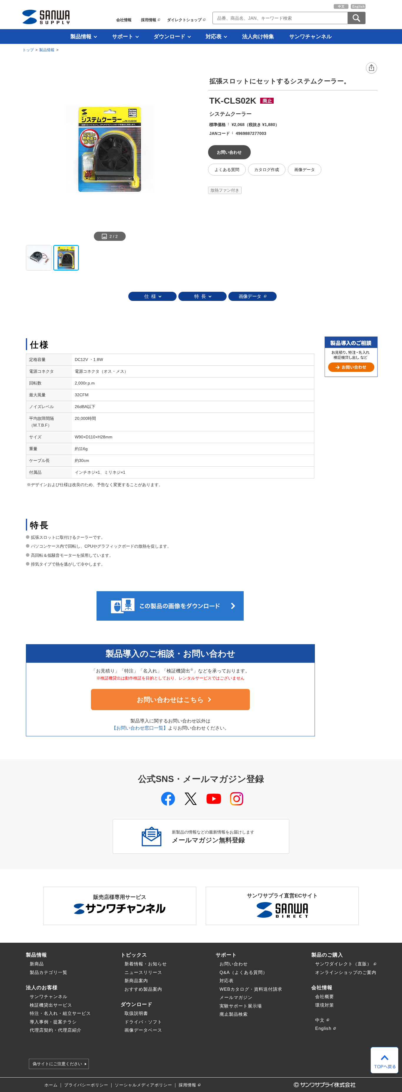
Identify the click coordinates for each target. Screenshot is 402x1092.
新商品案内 (136, 980)
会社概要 (324, 996)
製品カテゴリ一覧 (48, 972)
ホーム (51, 1085)
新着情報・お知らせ (145, 963)
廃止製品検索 (234, 1014)
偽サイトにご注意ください (57, 1064)
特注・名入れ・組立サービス (60, 1013)
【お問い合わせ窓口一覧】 (140, 727)
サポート (122, 36)
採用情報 (148, 20)
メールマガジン (236, 997)
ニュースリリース (143, 972)
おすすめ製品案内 (143, 989)
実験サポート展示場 (241, 1005)
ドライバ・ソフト (143, 1021)
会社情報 (124, 20)
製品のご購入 (327, 954)
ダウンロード (169, 36)
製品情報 (81, 36)
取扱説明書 (136, 1013)
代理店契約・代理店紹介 (56, 1030)
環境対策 (324, 1005)
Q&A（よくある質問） (244, 972)
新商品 (37, 963)
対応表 (214, 36)
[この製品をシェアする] (372, 68)
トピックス (134, 954)
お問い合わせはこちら (170, 699)
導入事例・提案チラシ (53, 1021)
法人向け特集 (258, 36)
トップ (28, 50)
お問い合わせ (234, 963)
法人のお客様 (42, 987)
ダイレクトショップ (184, 20)
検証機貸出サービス (51, 1005)
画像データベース (143, 1030)
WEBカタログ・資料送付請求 (251, 989)
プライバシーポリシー (86, 1085)
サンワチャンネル (310, 36)
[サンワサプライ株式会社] (45, 17)
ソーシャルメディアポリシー (143, 1085)
